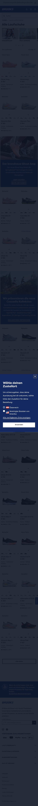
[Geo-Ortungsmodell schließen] (35, 376)
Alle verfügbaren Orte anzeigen (16, 417)
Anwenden (19, 424)
